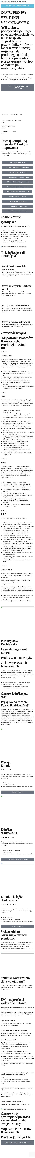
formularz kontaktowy (22, 1095)
